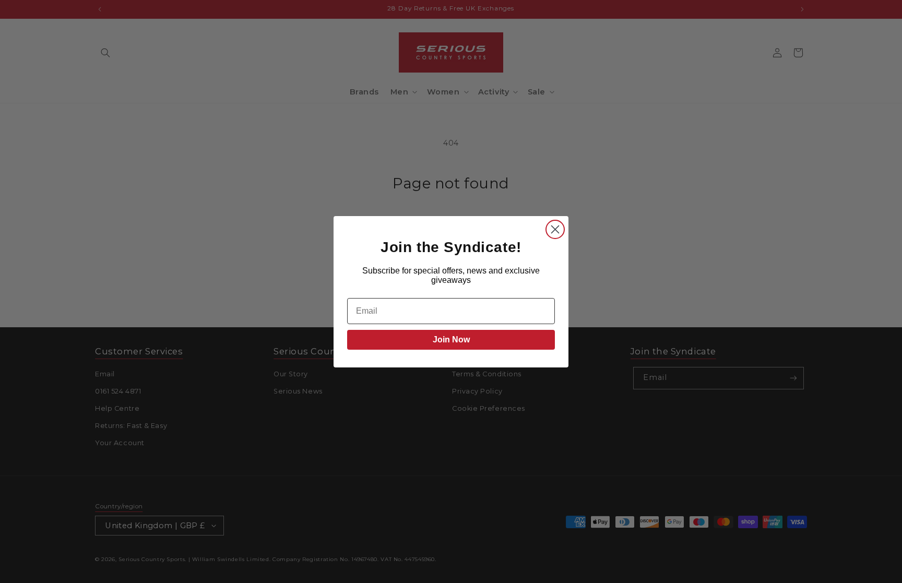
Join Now (451, 339)
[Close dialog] (555, 229)
